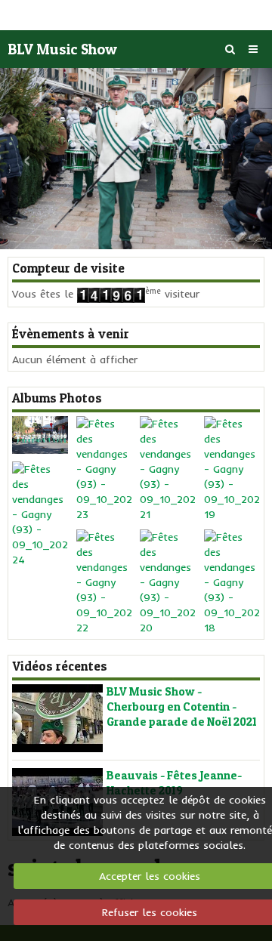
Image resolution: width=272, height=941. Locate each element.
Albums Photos (57, 398)
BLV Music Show (62, 49)
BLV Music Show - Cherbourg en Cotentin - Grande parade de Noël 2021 (182, 706)
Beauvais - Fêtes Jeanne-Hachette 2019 (174, 783)
